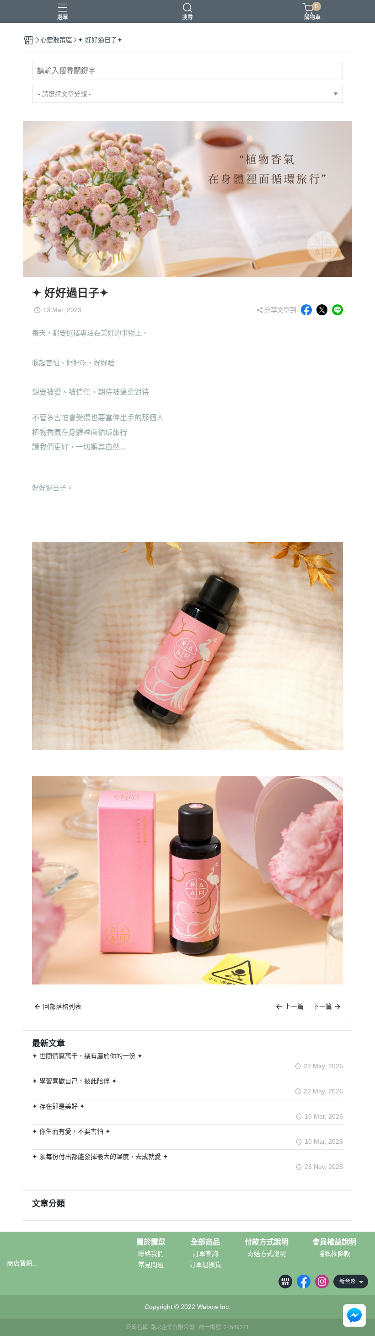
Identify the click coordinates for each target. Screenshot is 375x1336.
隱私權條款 (334, 1253)
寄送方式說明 (266, 1253)
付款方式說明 (267, 1242)
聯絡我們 (151, 1253)
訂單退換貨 (205, 1264)
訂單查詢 (205, 1253)
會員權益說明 (334, 1242)
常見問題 (151, 1264)
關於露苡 (151, 1242)
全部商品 (205, 1242)
